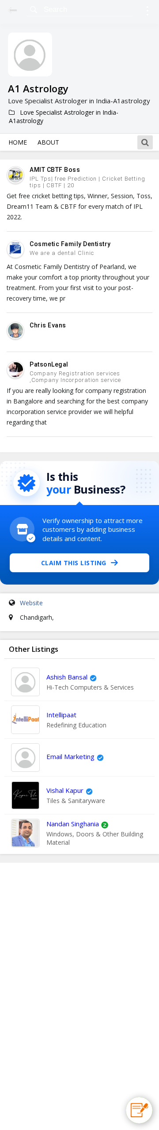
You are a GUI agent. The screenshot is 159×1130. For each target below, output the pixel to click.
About (48, 142)
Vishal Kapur (64, 790)
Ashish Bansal (66, 676)
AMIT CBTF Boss (55, 169)
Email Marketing (70, 756)
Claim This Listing (73, 563)
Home (17, 142)
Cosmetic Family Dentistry (70, 243)
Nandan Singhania (72, 823)
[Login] (147, 12)
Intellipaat (61, 714)
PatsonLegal (49, 364)
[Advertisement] (79, 996)
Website (31, 603)
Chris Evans (48, 325)
